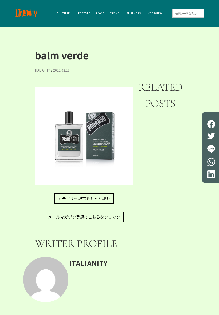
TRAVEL (115, 13)
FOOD (100, 13)
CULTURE (63, 13)
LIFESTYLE (83, 13)
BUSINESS (133, 13)
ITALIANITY (42, 70)
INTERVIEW (154, 13)
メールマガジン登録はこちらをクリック (84, 217)
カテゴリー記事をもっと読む (84, 198)
